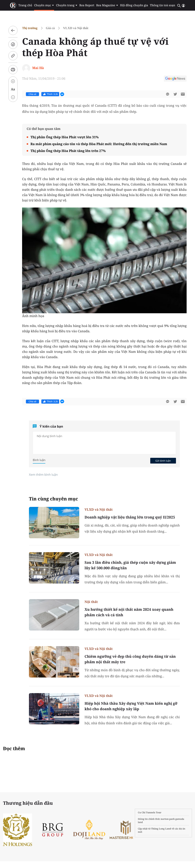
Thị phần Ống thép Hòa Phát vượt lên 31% (64, 137)
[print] (13, 69)
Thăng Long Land (161, 828)
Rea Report (86, 5)
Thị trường (30, 28)
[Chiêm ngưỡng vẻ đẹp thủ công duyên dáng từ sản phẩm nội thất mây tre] (54, 662)
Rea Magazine (105, 5)
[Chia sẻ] (13, 44)
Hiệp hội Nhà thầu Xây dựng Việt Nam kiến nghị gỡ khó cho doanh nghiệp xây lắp (131, 706)
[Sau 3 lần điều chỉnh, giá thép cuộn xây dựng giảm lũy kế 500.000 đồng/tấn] (54, 568)
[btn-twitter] (175, 94)
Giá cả (50, 28)
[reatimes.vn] (13, 5)
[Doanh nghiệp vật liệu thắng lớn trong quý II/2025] (54, 522)
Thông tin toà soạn (162, 5)
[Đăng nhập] (183, 5)
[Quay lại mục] (13, 30)
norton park (168, 819)
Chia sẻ (32, 94)
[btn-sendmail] (183, 94)
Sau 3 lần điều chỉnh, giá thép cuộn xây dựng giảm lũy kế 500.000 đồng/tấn (130, 565)
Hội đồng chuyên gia (134, 5)
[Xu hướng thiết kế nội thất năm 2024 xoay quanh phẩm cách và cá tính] (54, 615)
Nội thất (91, 602)
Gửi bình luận (163, 460)
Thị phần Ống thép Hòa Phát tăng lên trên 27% (68, 151)
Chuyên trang (65, 5)
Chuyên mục (42, 5)
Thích (52, 94)
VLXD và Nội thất (75, 28)
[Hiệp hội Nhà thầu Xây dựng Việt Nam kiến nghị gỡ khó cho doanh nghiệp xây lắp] (54, 708)
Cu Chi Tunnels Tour (149, 812)
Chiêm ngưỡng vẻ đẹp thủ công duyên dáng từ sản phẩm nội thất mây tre (130, 659)
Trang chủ (25, 5)
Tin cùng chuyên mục (53, 499)
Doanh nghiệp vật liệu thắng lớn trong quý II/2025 (130, 517)
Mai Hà (38, 68)
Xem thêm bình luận (43, 474)
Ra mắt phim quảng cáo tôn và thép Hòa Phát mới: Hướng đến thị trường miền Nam (98, 144)
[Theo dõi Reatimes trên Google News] (175, 79)
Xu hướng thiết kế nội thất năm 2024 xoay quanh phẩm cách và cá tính (129, 612)
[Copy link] (13, 55)
